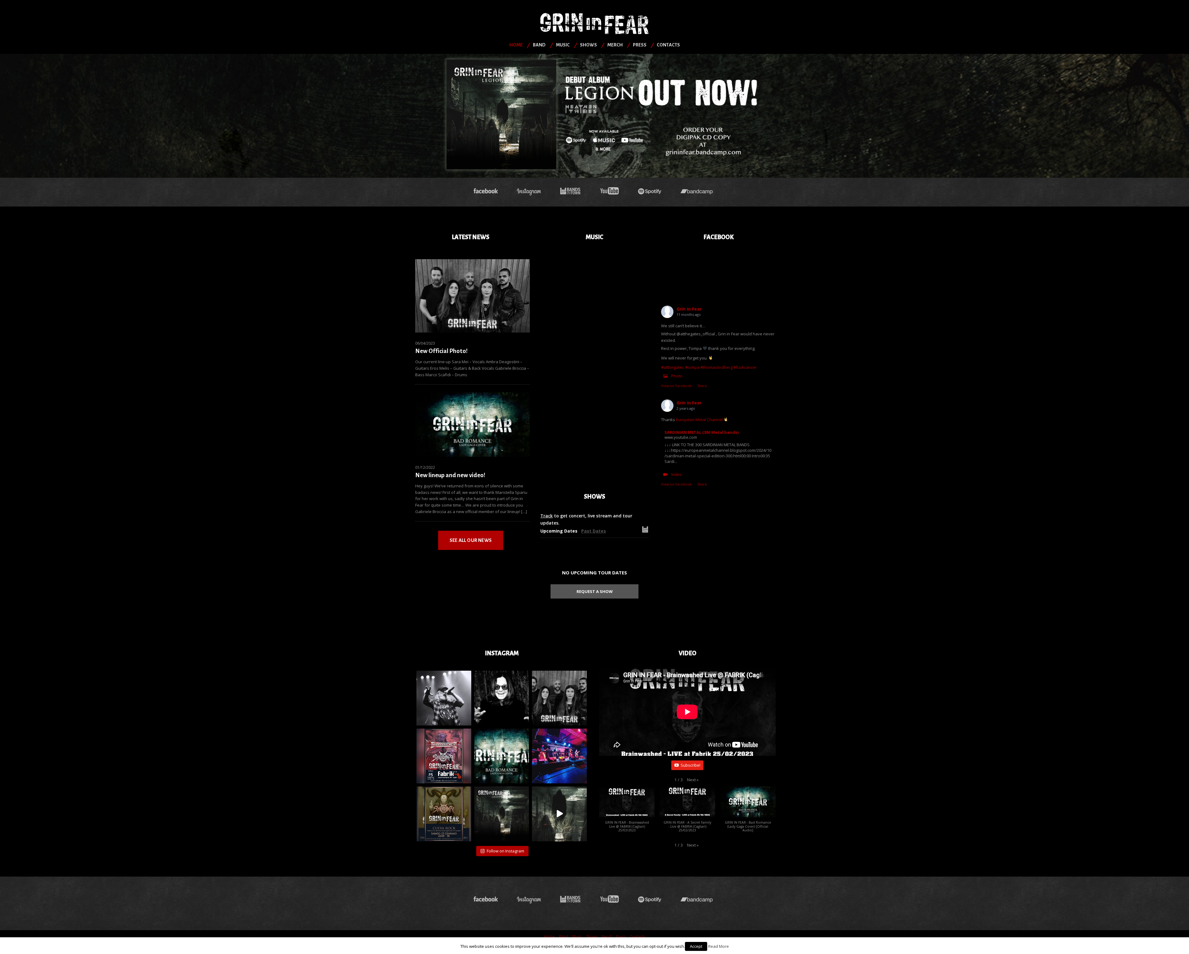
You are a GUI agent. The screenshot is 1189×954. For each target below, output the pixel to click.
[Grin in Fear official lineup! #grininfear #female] (559, 698)
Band (539, 45)
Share (702, 385)
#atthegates (672, 367)
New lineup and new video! (450, 475)
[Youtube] (609, 191)
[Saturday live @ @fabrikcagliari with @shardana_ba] (443, 756)
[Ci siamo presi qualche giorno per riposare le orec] (559, 756)
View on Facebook (676, 385)
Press (640, 45)
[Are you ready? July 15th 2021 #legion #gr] (559, 813)
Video (676, 474)
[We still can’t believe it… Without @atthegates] (443, 698)
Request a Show (595, 591)
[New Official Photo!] (472, 295)
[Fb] (485, 191)
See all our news (471, 540)
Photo (676, 376)
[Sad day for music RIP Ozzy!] (501, 698)
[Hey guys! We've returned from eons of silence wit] (501, 756)
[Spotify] (650, 191)
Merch (615, 45)
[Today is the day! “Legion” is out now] (501, 813)
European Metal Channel (699, 419)
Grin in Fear (689, 309)
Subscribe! (690, 765)
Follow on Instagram (505, 851)
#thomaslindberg (716, 367)
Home (516, 45)
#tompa (692, 367)
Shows (588, 45)
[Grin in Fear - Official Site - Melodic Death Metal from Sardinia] (594, 23)
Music (563, 45)
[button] (693, 780)
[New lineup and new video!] (472, 424)
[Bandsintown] (570, 191)
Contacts (668, 45)
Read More (718, 946)
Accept (696, 946)
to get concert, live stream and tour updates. (586, 519)
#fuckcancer (745, 367)
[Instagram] (529, 191)
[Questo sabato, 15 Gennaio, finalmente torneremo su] (443, 813)
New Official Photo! (441, 351)
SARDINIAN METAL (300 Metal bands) (701, 432)
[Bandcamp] (698, 191)
